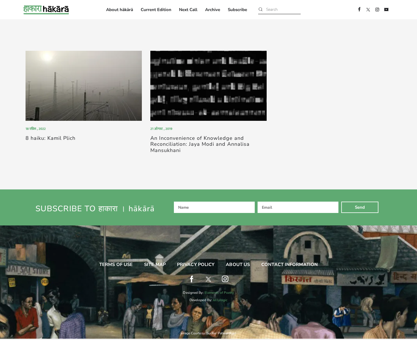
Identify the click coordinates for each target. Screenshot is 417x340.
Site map (155, 264)
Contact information (289, 264)
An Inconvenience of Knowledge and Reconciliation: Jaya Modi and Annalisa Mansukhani (200, 144)
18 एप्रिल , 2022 (36, 129)
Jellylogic (220, 300)
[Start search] (260, 9)
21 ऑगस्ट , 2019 (161, 129)
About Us (238, 264)
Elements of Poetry (219, 292)
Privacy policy (195, 264)
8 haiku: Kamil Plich (50, 138)
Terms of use (116, 264)
